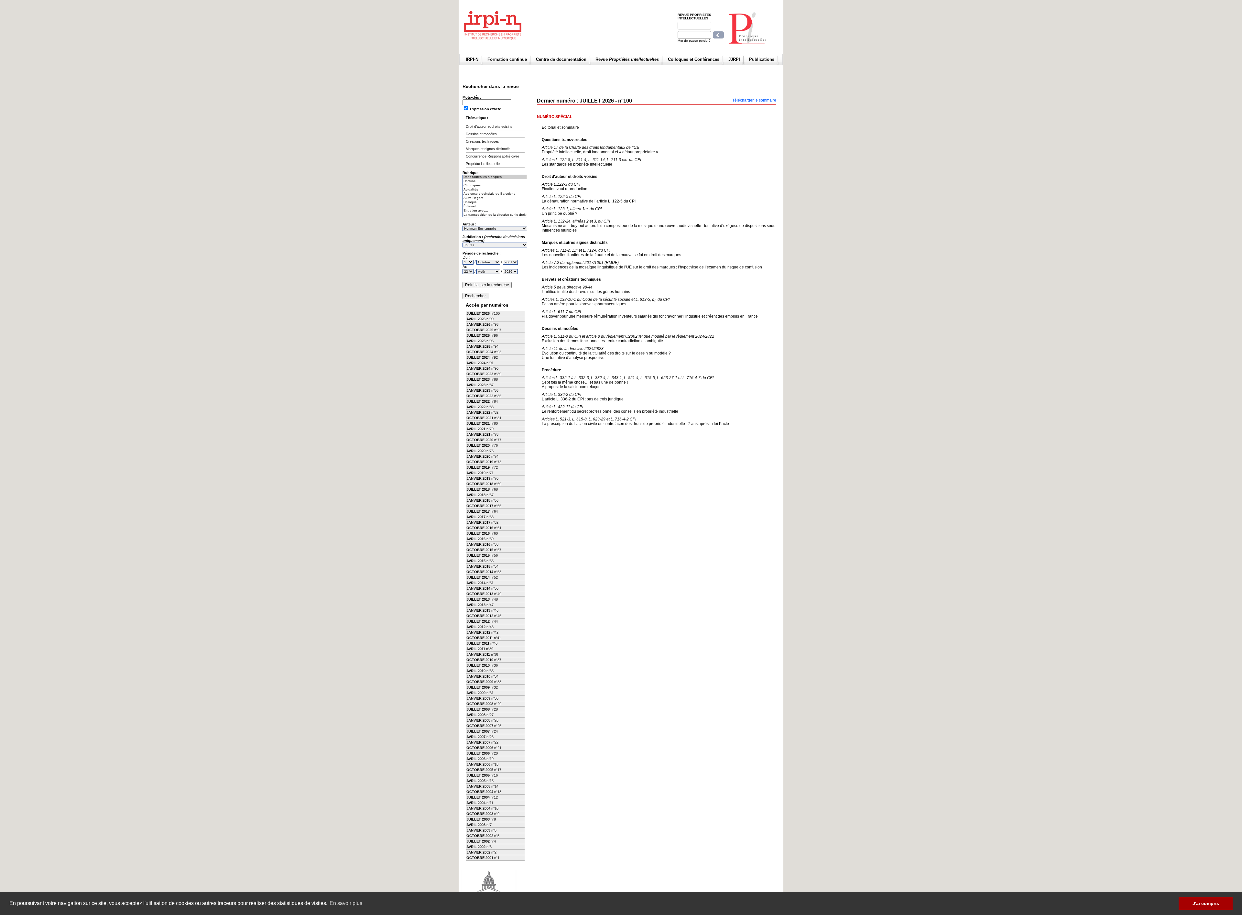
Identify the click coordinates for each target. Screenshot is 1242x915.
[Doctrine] (495, 181)
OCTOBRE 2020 (479, 440)
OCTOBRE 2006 (479, 748)
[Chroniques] (495, 185)
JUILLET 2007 (478, 731)
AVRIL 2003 (475, 825)
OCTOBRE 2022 (479, 396)
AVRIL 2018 (475, 495)
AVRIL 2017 (475, 517)
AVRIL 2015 (475, 561)
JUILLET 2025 (478, 335)
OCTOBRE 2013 (479, 594)
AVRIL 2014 (475, 583)
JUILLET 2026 (478, 313)
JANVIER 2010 (478, 676)
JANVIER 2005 (478, 786)
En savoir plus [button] (346, 903)
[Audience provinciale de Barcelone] (495, 194)
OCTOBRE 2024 (479, 352)
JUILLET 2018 (478, 489)
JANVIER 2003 (478, 830)
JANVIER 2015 (478, 566)
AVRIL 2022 (475, 407)
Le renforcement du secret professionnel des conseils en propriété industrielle (610, 409)
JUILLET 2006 (478, 753)
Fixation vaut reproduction (564, 186)
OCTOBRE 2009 (479, 682)
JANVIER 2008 (478, 720)
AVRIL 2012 (475, 627)
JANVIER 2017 (478, 522)
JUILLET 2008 (478, 709)
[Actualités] (495, 190)
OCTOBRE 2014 (479, 572)
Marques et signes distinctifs (488, 149)
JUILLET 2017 (478, 511)
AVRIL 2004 (475, 803)
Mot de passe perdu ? (694, 40)
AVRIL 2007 (475, 737)
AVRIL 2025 (475, 341)
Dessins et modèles (481, 134)
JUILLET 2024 (478, 357)
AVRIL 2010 (475, 671)
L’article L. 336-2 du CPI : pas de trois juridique (583, 396)
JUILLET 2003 (478, 819)
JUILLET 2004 (478, 797)
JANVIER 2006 (478, 764)
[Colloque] (495, 202)
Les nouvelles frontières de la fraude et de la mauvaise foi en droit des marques (611, 252)
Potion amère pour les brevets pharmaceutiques (606, 301)
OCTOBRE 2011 (479, 638)
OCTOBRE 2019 (479, 462)
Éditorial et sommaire (560, 127)
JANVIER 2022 (478, 412)
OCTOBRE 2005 (479, 770)
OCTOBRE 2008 (479, 704)
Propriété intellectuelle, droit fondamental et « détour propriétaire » (600, 149)
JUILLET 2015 (478, 555)
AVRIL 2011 (475, 649)
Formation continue (507, 59)
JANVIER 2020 (478, 456)
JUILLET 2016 (478, 533)
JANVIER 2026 (478, 324)
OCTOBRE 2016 (479, 528)
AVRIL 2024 (475, 363)
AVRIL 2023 (475, 385)
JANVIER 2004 (478, 808)
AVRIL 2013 (475, 605)
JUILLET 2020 (478, 445)
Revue (627, 59)
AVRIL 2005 (475, 781)
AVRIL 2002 (475, 847)
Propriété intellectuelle (483, 164)
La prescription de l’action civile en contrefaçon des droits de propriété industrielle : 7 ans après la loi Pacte (635, 421)
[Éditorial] (495, 206)
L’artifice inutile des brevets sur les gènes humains (586, 289)
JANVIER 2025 (478, 346)
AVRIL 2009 (475, 693)
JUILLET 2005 (478, 775)
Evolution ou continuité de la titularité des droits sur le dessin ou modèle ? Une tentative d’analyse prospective (606, 353)
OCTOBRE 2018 (479, 484)
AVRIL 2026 (475, 319)
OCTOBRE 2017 (479, 506)
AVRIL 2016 (475, 539)
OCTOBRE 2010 (479, 660)
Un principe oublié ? (573, 211)
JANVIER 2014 (478, 588)
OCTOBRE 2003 (479, 814)
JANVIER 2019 (478, 478)
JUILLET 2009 (478, 687)
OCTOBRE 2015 (479, 550)
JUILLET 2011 (477, 643)
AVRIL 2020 (475, 451)
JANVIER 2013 (478, 610)
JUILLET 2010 (478, 665)
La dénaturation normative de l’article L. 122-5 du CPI (589, 198)
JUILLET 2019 (478, 467)
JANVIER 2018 (478, 500)
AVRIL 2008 (475, 715)
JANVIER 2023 (478, 390)
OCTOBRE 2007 (479, 726)
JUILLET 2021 (478, 423)
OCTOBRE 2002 (479, 836)
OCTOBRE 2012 (479, 616)
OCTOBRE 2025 (479, 330)
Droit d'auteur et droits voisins (489, 126)
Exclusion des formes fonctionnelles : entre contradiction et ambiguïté (628, 338)
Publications (761, 59)
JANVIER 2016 (478, 544)
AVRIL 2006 (475, 759)
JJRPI (734, 59)
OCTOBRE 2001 (479, 858)
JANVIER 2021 (478, 434)
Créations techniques (482, 141)
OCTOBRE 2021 (479, 418)
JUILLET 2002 (478, 841)
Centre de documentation (561, 59)
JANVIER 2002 (478, 852)
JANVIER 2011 (478, 654)
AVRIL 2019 (475, 473)
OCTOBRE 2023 (479, 374)
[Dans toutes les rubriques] (495, 177)
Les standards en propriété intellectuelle (591, 162)
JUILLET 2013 (478, 599)
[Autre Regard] (495, 198)
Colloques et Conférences (693, 59)
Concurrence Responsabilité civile (492, 156)
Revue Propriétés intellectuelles (694, 16)
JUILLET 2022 (478, 401)
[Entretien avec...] (495, 211)
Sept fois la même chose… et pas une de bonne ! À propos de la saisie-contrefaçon (628, 382)
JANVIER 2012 (478, 632)
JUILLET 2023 (478, 379)
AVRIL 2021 (475, 429)
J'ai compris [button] (1206, 903)
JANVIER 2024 (478, 368)
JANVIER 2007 (478, 742)
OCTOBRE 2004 (479, 792)
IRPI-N (472, 59)
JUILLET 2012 (478, 621)
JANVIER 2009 (478, 698)
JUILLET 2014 (478, 577)
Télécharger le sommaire (754, 100)
